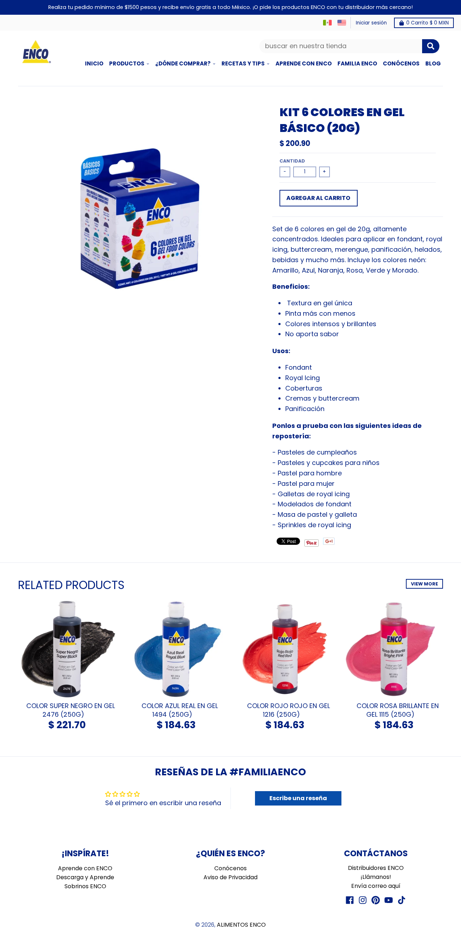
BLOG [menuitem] (433, 63)
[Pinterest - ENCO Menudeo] (375, 900)
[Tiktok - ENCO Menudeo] (401, 900)
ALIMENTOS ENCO (241, 925)
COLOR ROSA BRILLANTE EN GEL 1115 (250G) (398, 709)
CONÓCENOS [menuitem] (401, 63)
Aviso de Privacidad (230, 877)
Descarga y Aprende (85, 877)
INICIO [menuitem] (94, 63)
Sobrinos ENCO (85, 886)
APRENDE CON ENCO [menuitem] (304, 63)
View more (424, 584)
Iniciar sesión (371, 22)
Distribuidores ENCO (376, 868)
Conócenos (230, 868)
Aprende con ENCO (85, 868)
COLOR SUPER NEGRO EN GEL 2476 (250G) (70, 709)
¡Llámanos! (376, 877)
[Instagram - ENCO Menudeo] (362, 900)
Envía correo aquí (375, 886)
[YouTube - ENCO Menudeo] (388, 900)
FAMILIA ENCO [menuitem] (357, 63)
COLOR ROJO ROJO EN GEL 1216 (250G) (288, 709)
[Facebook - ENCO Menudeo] (349, 900)
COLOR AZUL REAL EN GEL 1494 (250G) (180, 709)
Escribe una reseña (298, 798)
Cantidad (292, 161)
